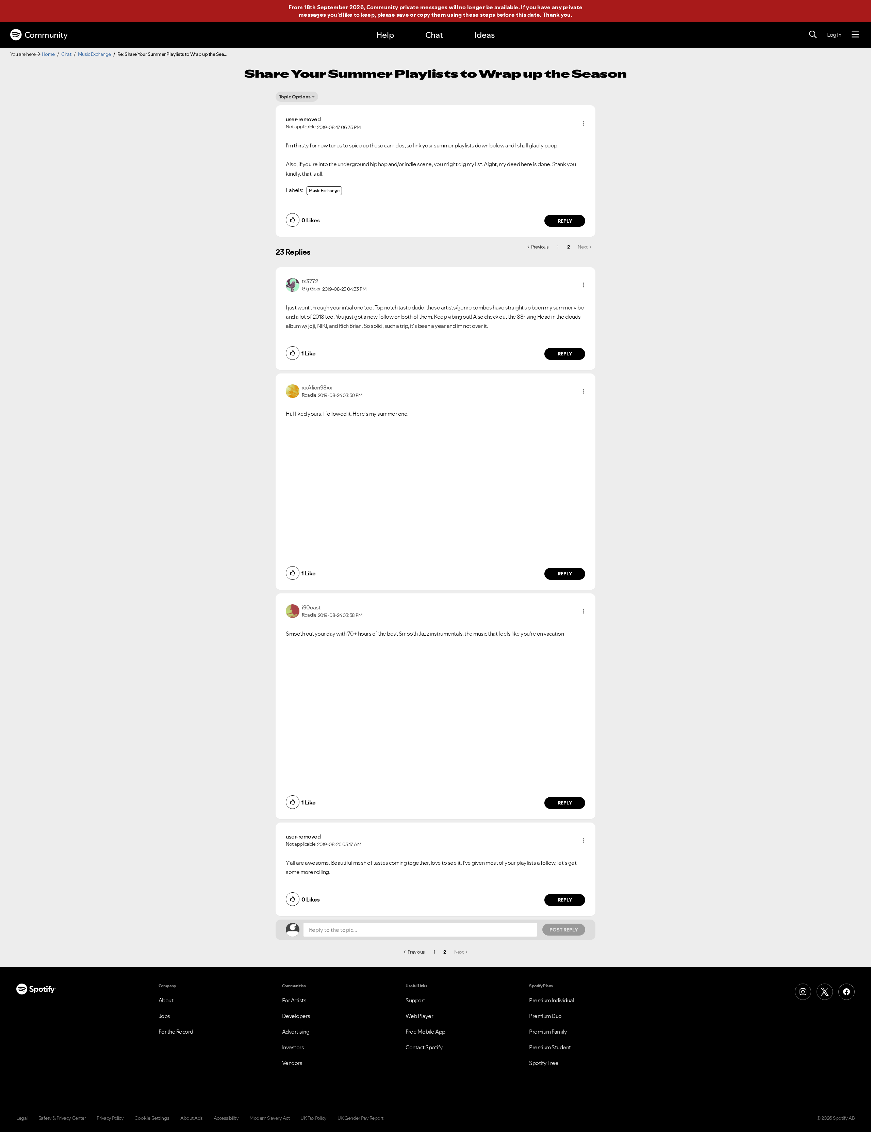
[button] (583, 123)
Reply (565, 221)
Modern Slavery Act (269, 1118)
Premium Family (548, 1031)
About (166, 1000)
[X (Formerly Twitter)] (825, 992)
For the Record (176, 1031)
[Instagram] (803, 992)
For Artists (294, 1000)
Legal (22, 1118)
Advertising (296, 1031)
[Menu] (855, 34)
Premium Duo (545, 1016)
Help (385, 35)
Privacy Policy (110, 1118)
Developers (296, 1016)
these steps (479, 14)
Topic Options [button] (295, 96)
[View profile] (292, 284)
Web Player (419, 1016)
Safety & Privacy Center (62, 1118)
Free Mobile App (425, 1031)
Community (46, 35)
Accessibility (226, 1118)
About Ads (191, 1118)
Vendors (292, 1063)
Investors (293, 1047)
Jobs (164, 1016)
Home (48, 54)
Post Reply (563, 929)
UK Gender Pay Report (360, 1118)
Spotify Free (543, 1063)
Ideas (484, 35)
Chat (434, 35)
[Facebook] (846, 992)
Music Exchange (94, 54)
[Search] (813, 34)
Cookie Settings (151, 1118)
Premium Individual (551, 1000)
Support (415, 1000)
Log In (834, 34)
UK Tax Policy (313, 1118)
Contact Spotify (424, 1047)
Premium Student (550, 1047)
